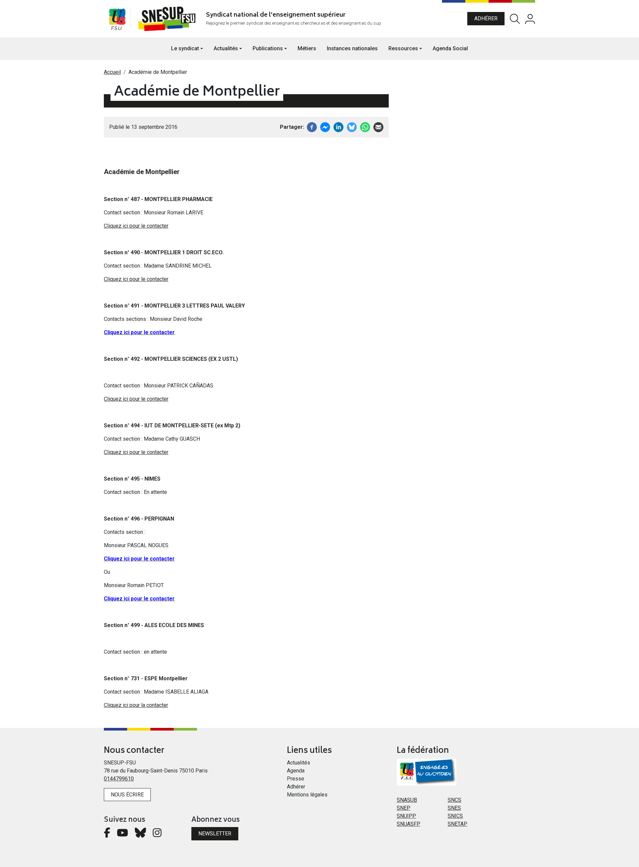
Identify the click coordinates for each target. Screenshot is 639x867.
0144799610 (119, 778)
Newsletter (214, 833)
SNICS (455, 816)
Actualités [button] (226, 48)
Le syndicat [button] (185, 48)
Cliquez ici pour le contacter (136, 226)
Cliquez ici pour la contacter (136, 705)
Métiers (307, 48)
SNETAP (457, 824)
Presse (295, 778)
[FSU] (117, 18)
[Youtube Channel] (122, 834)
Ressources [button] (403, 48)
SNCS (454, 800)
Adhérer (486, 18)
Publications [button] (268, 48)
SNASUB (407, 800)
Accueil (112, 72)
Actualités (298, 762)
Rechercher (515, 19)
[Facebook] (312, 126)
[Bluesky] (140, 834)
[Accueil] (168, 18)
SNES (454, 808)
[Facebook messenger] (325, 126)
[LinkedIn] (338, 126)
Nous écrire (127, 794)
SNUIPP (406, 816)
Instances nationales (352, 48)
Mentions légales (307, 794)
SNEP (403, 808)
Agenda (296, 770)
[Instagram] (157, 834)
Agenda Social (450, 48)
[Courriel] (378, 126)
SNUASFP (408, 824)
